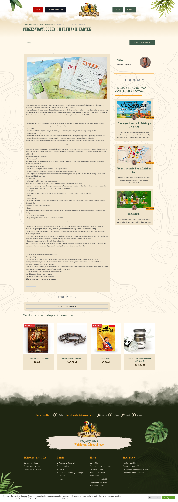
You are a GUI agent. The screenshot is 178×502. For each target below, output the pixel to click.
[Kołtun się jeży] (106, 338)
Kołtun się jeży (106, 358)
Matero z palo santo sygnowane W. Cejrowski (140, 359)
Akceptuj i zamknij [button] (169, 498)
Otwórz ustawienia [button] (154, 498)
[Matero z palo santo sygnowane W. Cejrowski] (139, 338)
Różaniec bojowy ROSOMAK (72, 358)
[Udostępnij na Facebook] (58, 297)
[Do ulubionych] (50, 353)
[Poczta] (71, 297)
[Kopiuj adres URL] (75, 297)
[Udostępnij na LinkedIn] (67, 297)
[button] (67, 306)
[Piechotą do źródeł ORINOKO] (38, 338)
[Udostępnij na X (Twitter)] (62, 297)
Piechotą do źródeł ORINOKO (38, 358)
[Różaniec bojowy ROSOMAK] (72, 338)
